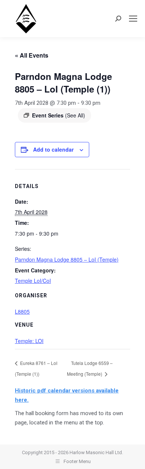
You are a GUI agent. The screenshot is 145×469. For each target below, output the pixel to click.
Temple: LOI (29, 341)
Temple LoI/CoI (33, 280)
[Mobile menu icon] (133, 18)
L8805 (22, 311)
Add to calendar (53, 149)
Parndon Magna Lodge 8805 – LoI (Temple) (67, 259)
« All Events (31, 55)
